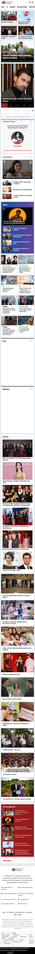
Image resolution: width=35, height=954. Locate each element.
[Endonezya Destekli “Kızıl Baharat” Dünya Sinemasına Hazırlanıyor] (9, 300)
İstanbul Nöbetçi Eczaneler (6, 888)
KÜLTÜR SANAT (22, 7)
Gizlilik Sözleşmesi (8, 940)
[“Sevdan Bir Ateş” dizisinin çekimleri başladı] (17, 787)
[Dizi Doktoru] (7, 2)
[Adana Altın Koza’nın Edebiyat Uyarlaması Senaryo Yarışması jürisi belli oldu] (9, 259)
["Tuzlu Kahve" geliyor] (17, 762)
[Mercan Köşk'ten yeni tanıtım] (17, 687)
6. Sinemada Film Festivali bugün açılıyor (24, 330)
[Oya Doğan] (17, 138)
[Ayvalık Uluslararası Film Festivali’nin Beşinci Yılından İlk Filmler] (26, 259)
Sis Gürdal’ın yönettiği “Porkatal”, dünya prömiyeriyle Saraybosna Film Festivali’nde (9, 331)
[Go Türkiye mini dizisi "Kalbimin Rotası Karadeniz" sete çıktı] (17, 610)
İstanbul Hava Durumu (27, 887)
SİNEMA (12, 7)
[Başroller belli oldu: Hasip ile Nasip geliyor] (7, 236)
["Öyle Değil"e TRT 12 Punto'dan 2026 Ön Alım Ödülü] (26, 300)
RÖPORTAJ (28, 912)
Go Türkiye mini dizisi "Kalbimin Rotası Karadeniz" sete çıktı (15, 622)
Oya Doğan (17, 146)
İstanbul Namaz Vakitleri (10, 893)
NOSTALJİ (14, 936)
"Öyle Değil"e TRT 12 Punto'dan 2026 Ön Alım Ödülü (25, 310)
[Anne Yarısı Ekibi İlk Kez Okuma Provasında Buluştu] (17, 583)
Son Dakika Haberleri (8, 903)
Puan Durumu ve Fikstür (9, 899)
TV (7, 7)
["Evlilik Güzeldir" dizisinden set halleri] (7, 183)
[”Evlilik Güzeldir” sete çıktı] (17, 738)
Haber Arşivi (23, 903)
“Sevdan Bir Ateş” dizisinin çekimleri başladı (17, 799)
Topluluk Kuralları (17, 941)
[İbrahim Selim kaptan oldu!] (17, 662)
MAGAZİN (23, 936)
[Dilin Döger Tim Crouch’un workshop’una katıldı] (17, 711)
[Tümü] (31, 860)
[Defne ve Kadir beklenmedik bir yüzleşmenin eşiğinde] (17, 636)
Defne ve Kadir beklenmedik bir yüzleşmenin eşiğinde (17, 648)
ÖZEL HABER (17, 914)
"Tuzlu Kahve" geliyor (9, 774)
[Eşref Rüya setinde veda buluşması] (7, 249)
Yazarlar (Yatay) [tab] (9, 121)
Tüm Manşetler (24, 899)
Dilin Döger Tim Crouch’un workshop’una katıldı (16, 724)
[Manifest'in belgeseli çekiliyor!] (7, 229)
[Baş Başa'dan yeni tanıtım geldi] (7, 242)
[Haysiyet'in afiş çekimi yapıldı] (7, 189)
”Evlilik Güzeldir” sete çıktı (11, 750)
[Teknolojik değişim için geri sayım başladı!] (9, 280)
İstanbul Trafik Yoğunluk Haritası (25, 894)
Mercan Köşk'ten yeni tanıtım (12, 699)
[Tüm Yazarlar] (31, 121)
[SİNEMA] (31, 389)
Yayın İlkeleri (7, 943)
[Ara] (30, 2)
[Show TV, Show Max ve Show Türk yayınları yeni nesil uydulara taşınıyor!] (26, 280)
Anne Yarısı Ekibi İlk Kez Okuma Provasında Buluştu (16, 596)
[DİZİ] (31, 341)
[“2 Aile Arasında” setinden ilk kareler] (7, 196)
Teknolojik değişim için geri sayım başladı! (8, 290)
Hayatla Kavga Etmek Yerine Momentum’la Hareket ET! (17, 127)
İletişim (21, 940)
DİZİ (2, 7)
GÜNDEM (11, 938)
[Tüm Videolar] (31, 205)
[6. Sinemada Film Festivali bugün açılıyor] (26, 320)
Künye (5, 941)
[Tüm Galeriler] (31, 157)
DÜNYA (4, 938)
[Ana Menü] (32, 2)
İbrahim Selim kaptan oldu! (11, 674)
